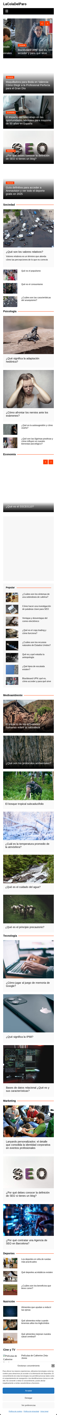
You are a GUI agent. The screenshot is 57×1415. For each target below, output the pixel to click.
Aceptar (28, 1391)
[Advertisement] (28, 548)
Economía (10, 112)
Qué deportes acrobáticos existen (37, 1272)
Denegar (28, 1398)
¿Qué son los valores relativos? (24, 251)
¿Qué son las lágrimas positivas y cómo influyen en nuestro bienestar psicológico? (37, 441)
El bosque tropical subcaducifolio (24, 803)
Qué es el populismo (31, 271)
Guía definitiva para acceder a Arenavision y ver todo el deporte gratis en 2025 (25, 190)
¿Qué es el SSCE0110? (20, 506)
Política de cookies (15, 1411)
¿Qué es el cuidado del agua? (23, 887)
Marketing (10, 151)
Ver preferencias (28, 1405)
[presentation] (42, 23)
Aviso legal (44, 1411)
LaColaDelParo (15, 4)
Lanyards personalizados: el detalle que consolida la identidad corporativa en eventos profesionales (28, 1144)
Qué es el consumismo (32, 284)
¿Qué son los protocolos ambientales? (28, 763)
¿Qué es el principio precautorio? (24, 927)
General (10, 45)
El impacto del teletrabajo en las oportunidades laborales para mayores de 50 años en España (28, 120)
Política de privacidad (31, 1411)
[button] (53, 1365)
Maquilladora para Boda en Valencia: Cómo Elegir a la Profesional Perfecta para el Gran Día (28, 85)
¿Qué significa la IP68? (19, 1036)
